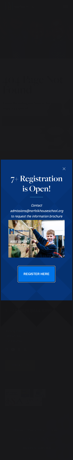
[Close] (64, 168)
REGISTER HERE (36, 274)
